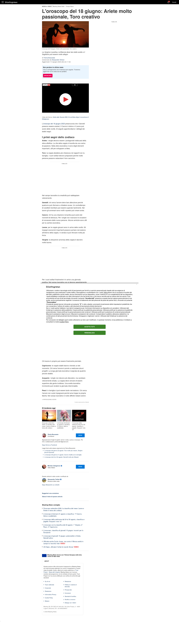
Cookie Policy (64, 322)
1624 (105, 292)
